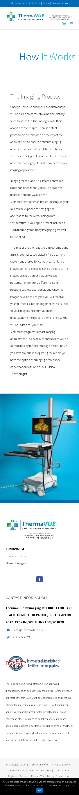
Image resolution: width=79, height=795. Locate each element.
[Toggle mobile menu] (71, 24)
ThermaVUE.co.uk (38, 764)
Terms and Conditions (39, 770)
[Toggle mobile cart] (64, 24)
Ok (39, 790)
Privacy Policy (17, 770)
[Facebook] (39, 579)
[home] (32, 521)
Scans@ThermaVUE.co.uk (56, 3)
